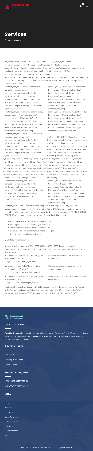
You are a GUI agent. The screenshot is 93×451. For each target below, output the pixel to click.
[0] (80, 6)
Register (10, 426)
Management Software (16, 386)
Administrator (12, 431)
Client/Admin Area (12, 417)
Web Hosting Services (15, 381)
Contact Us (9, 412)
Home (7, 403)
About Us (8, 408)
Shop (7, 435)
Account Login (12, 421)
